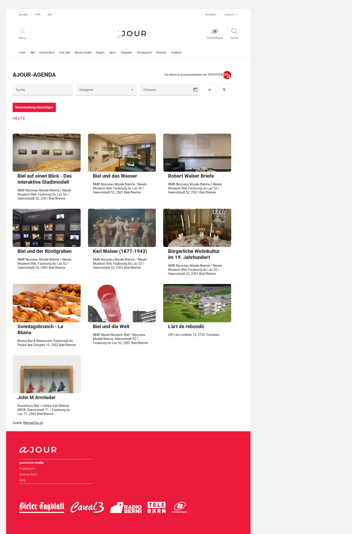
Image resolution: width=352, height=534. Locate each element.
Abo (49, 14)
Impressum (27, 468)
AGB (22, 480)
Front (22, 52)
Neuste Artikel (83, 52)
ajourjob (23, 14)
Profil (37, 14)
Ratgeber (126, 52)
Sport (112, 52)
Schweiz (161, 52)
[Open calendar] (195, 90)
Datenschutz (28, 474)
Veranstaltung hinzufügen (34, 107)
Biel (32, 52)
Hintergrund (144, 52)
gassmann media (31, 462)
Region (100, 52)
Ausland (176, 52)
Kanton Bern (47, 52)
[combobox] (106, 91)
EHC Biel (64, 52)
